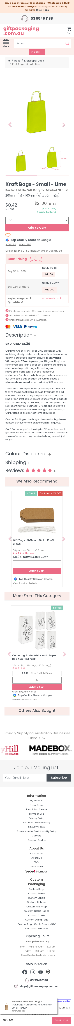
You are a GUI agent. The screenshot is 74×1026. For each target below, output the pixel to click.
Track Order (37, 805)
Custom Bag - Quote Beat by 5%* (36, 924)
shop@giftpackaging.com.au (38, 986)
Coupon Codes (37, 840)
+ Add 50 (11, 244)
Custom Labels (36, 898)
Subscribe (59, 777)
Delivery (36, 836)
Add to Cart (37, 227)
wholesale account (17, 382)
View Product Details (25, 583)
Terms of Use (36, 814)
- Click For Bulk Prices (37, 673)
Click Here (42, 10)
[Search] (67, 43)
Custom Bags (36, 889)
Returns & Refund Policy (36, 823)
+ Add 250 (25, 244)
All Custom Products (36, 928)
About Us (36, 858)
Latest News (36, 867)
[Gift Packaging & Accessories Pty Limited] (25, 31)
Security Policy (36, 827)
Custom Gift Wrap (36, 907)
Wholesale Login (52, 298)
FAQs (37, 862)
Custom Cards (36, 915)
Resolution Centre (36, 809)
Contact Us (36, 854)
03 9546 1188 (41, 19)
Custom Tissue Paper (36, 911)
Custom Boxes (36, 893)
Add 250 (49, 290)
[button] (10, 124)
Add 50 (49, 274)
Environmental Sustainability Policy (37, 831)
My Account (36, 801)
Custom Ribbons (36, 902)
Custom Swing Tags (36, 920)
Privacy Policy (37, 818)
